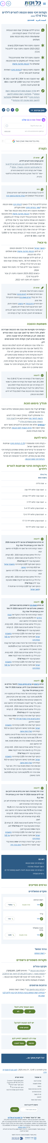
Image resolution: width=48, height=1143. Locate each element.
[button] (44, 3)
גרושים (20, 303)
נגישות (39, 1086)
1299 (9, 935)
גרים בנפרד (29, 303)
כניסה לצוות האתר (36, 1100)
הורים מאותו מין (25, 297)
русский (31, 20)
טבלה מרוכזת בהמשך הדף (15, 196)
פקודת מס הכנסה (37, 970)
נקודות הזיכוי (16, 69)
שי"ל (41, 914)
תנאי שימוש (7, 131)
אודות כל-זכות (37, 1081)
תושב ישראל (34, 589)
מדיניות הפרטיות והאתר (34, 1089)
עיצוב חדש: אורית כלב (17, 1087)
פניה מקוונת (26, 905)
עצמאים (41, 424)
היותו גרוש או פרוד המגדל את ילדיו (28, 718)
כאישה (23, 567)
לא (18, 1011)
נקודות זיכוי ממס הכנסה (35, 459)
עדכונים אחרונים (36, 1092)
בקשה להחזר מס (36, 418)
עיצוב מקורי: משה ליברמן (16, 1085)
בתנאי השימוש (22, 1127)
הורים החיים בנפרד (25, 684)
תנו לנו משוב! (37, 1094)
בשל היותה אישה (26, 731)
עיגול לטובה (19, 1043)
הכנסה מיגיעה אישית (20, 63)
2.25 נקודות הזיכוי (17, 443)
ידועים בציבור (21, 294)
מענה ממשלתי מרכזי (38, 929)
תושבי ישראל (39, 248)
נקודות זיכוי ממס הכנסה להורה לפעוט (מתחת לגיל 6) (24, 870)
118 (9, 919)
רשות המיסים (38, 900)
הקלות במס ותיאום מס (36, 989)
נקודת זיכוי (17, 204)
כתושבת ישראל (9, 564)
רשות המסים (39, 953)
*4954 (10, 905)
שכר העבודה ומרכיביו (35, 866)
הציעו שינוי (24, 1027)
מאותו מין (33, 605)
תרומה (31, 1043)
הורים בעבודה (38, 873)
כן (30, 1011)
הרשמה (15, 1110)
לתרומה (39, 1097)
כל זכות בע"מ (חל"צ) (15, 1117)
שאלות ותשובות (37, 1084)
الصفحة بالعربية (41, 20)
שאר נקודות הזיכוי (33, 207)
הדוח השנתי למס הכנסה (22, 427)
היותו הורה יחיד (15, 845)
